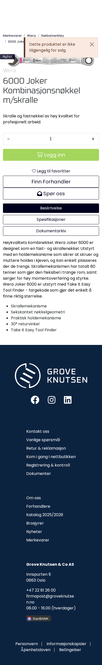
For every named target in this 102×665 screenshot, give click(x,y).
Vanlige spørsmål (43, 440)
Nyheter (34, 531)
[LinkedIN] (68, 399)
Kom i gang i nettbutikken (51, 457)
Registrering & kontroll (48, 465)
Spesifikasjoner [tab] (51, 219)
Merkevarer (37, 540)
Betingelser (70, 650)
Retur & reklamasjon (46, 448)
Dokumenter (38, 473)
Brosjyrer (35, 523)
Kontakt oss (37, 431)
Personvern (26, 644)
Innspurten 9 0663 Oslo (38, 577)
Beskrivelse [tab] (51, 208)
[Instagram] (51, 399)
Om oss (33, 498)
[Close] (92, 44)
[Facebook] (35, 399)
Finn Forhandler (51, 181)
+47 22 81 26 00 (41, 590)
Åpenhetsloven (36, 650)
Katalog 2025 (39, 515)
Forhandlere (38, 506)
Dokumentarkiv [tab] (51, 231)
